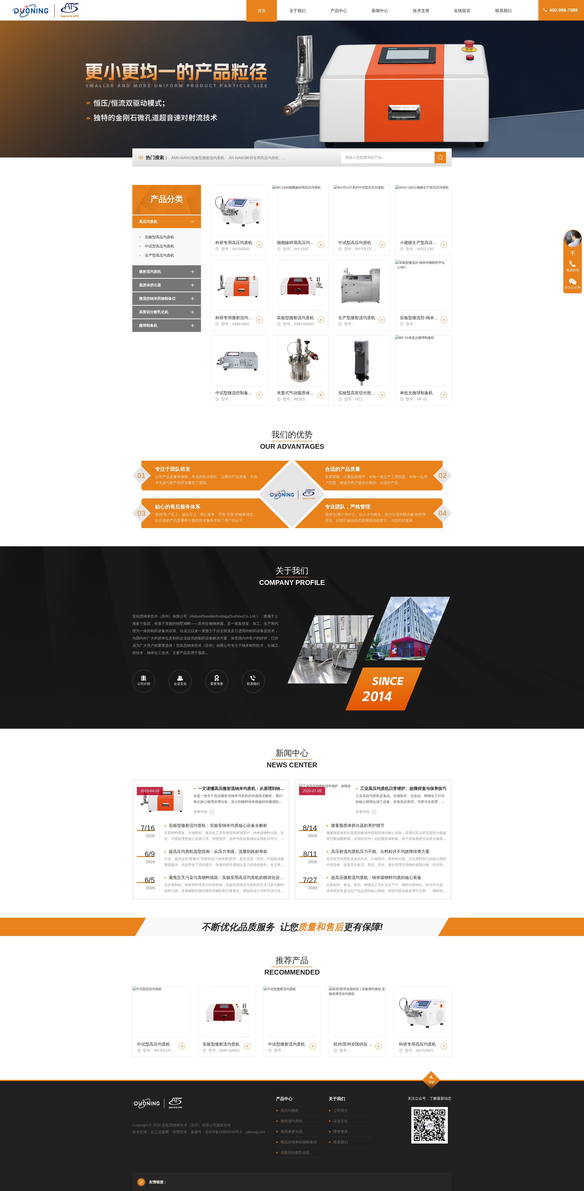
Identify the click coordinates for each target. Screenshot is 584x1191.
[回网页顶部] (572, 253)
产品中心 (339, 10)
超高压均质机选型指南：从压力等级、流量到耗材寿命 (218, 851)
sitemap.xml (255, 1132)
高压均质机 (148, 221)
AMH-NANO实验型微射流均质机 (197, 158)
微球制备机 (148, 325)
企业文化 (340, 1121)
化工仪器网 (160, 1132)
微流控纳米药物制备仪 (157, 298)
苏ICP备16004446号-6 (223, 1132)
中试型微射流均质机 (221, 1044)
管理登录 (179, 1132)
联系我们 (503, 10)
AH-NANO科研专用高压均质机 (254, 158)
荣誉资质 (340, 1131)
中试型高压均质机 (159, 246)
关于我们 (297, 10)
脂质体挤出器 (150, 285)
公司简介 (340, 1110)
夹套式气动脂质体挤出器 (296, 393)
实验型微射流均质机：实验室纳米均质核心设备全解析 (218, 825)
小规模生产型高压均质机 (419, 242)
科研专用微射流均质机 (234, 317)
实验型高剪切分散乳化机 (357, 393)
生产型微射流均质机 (356, 317)
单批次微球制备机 (416, 393)
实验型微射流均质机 (295, 317)
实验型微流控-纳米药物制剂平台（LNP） (419, 317)
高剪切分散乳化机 (153, 312)
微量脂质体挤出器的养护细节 (357, 825)
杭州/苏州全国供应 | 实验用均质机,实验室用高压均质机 (288, 1044)
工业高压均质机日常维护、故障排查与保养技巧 (403, 788)
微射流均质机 (150, 271)
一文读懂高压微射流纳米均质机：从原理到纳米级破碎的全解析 (241, 788)
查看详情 (200, 812)
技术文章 (421, 10)
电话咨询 (572, 270)
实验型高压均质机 (159, 237)
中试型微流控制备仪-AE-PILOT (234, 393)
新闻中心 (380, 10)
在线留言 (462, 10)
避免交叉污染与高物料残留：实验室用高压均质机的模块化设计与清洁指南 (227, 877)
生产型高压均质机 (159, 255)
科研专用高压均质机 (233, 242)
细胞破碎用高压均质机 (296, 242)
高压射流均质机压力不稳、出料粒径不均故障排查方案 (380, 851)
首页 (262, 10)
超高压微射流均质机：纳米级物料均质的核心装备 (376, 877)
